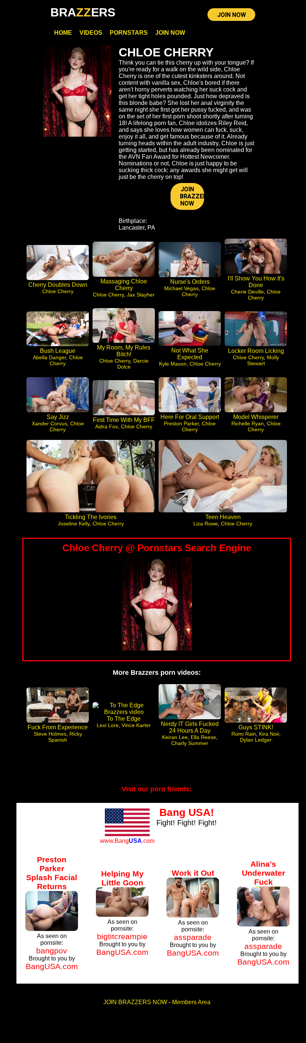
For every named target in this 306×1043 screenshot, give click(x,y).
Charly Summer (189, 743)
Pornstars (129, 33)
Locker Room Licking (256, 351)
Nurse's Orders (190, 282)
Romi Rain (243, 734)
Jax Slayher (140, 295)
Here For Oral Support (189, 417)
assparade (193, 937)
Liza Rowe (205, 524)
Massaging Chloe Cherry (123, 284)
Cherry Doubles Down (57, 285)
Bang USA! (186, 812)
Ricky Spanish (65, 737)
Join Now (170, 33)
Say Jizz (58, 417)
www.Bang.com (127, 841)
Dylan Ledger (256, 740)
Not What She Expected (189, 353)
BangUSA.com (52, 966)
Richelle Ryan (247, 423)
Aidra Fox (106, 426)
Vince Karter (136, 725)
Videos (90, 33)
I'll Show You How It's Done (256, 281)
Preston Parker (181, 423)
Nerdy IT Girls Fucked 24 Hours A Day (190, 727)
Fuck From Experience (58, 727)
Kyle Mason (173, 364)
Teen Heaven (223, 517)
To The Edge (124, 718)
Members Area (191, 1002)
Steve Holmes (50, 734)
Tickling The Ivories (90, 517)
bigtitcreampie (122, 936)
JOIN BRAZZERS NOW (192, 196)
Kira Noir (269, 734)
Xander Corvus (49, 423)
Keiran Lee (175, 737)
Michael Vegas (181, 288)
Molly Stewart (263, 360)
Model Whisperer (255, 417)
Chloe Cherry (58, 291)
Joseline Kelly (74, 524)
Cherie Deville (247, 292)
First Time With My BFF (124, 420)
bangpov (51, 950)
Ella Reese (203, 737)
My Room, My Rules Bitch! (123, 350)
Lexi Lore (108, 725)
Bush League (57, 351)
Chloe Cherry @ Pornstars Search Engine (156, 548)
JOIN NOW (231, 14)
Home (63, 33)
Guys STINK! (255, 727)
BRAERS (82, 12)
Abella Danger (49, 357)
